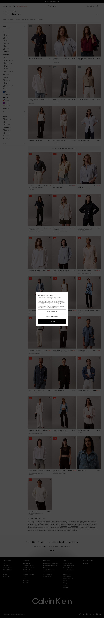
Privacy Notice (53, 307)
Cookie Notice (43, 307)
